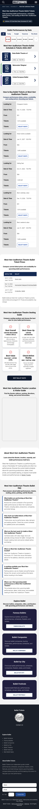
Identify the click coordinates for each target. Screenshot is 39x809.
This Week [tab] (34, 34)
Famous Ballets (19, 626)
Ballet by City (19, 673)
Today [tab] (9, 34)
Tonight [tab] (16, 34)
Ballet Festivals (19, 695)
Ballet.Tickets (26, 475)
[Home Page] (20, 2)
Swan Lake (18, 279)
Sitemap (27, 804)
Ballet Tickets (5, 6)
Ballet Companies (19, 650)
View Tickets (35, 53)
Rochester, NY (14, 6)
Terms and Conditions (17, 804)
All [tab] (3, 34)
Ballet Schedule (8, 738)
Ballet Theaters (8, 747)
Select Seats (22, 126)
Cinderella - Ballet (20, 291)
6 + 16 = (4, 794)
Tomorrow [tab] (25, 34)
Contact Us (19, 725)
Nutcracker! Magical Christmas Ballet (26, 285)
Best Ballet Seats (19, 378)
